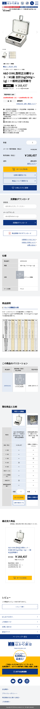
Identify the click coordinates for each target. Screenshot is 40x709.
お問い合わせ (31, 245)
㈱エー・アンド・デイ (10, 67)
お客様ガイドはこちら (29, 239)
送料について (31, 164)
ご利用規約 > (6, 702)
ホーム (3, 9)
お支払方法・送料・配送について (26, 104)
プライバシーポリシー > (9, 693)
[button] (3, 32)
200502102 (7, 386)
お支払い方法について (29, 242)
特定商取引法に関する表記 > (11, 698)
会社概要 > (5, 689)
